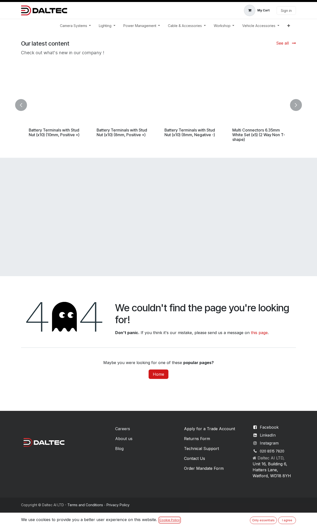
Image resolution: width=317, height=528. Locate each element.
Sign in (286, 10)
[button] (24, 105)
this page (259, 332)
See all (283, 43)
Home (158, 374)
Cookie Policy (169, 520)
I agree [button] (287, 520)
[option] (158, 105)
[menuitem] (75, 25)
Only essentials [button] (263, 520)
